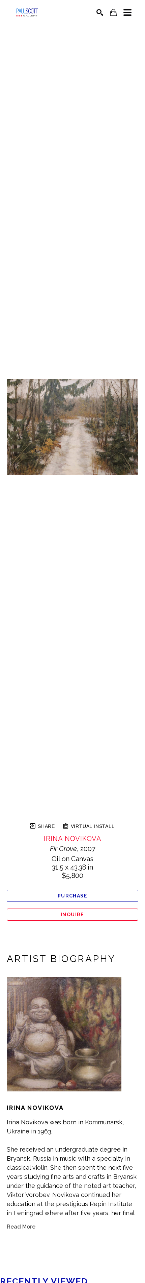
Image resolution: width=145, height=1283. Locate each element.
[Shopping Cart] (113, 12)
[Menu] (127, 12)
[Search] (99, 12)
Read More (21, 1227)
